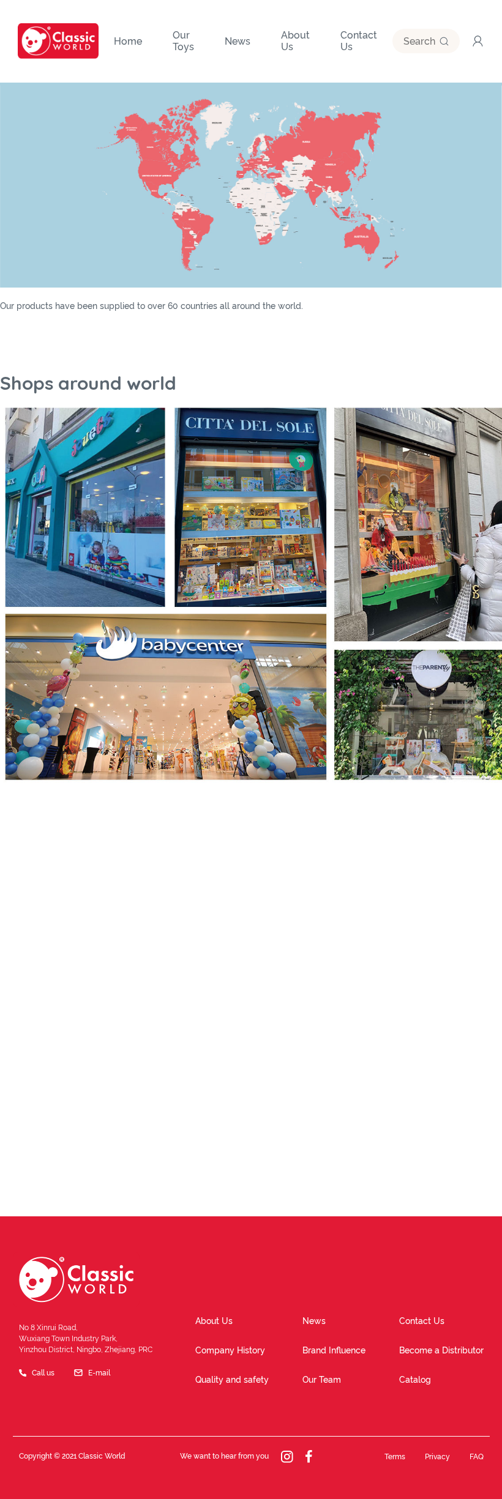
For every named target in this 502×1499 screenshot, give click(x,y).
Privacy (437, 1457)
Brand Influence (333, 1350)
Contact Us (421, 1321)
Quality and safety (232, 1380)
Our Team (321, 1380)
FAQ (477, 1457)
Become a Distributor (441, 1350)
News (314, 1321)
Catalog (415, 1380)
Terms (394, 1457)
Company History (230, 1350)
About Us (214, 1321)
